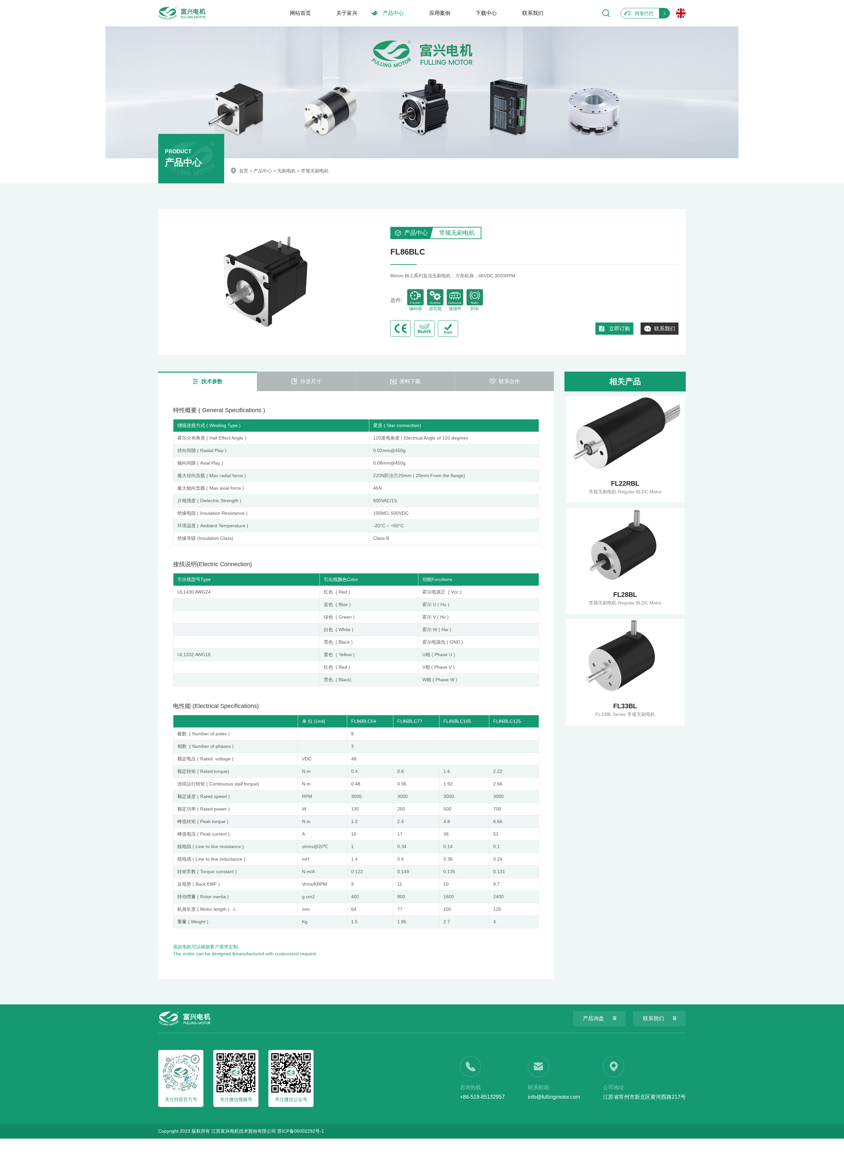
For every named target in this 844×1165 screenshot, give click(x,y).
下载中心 (486, 13)
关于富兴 (346, 13)
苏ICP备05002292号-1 (300, 1131)
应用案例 (439, 13)
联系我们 (532, 13)
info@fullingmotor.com (554, 1097)
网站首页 (300, 13)
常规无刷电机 (315, 170)
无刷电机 (286, 170)
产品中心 (393, 13)
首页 (243, 170)
